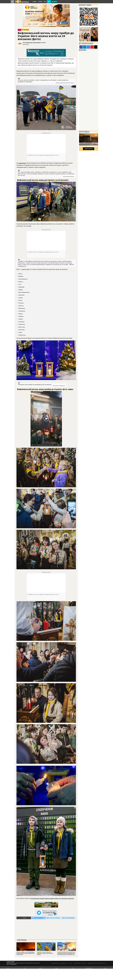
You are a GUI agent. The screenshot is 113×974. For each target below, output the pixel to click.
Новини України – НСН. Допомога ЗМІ (59, 963)
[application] (46, 418)
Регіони (40, 1)
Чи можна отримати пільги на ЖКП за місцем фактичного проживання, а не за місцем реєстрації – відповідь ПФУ (66, 953)
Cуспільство (26, 29)
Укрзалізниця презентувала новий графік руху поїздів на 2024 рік (52, 898)
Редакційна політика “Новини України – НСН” (97, 963)
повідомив (22, 163)
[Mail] (95, 47)
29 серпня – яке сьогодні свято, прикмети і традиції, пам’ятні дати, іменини (45, 953)
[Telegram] (84, 47)
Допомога (54, 1)
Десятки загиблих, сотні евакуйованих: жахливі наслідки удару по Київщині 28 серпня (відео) (25, 953)
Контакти (70, 963)
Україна (34, 1)
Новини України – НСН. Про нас (80, 963)
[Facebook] (81, 47)
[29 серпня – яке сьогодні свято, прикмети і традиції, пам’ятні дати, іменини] (46, 948)
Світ (45, 1)
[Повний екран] (60, 445)
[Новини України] (22, 1)
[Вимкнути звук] (58, 445)
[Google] (88, 47)
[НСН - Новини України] (46, 913)
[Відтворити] (32, 445)
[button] (46, 418)
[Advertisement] (46, 143)
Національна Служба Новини (33, 42)
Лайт (49, 1)
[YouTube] (92, 47)
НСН (48, 61)
